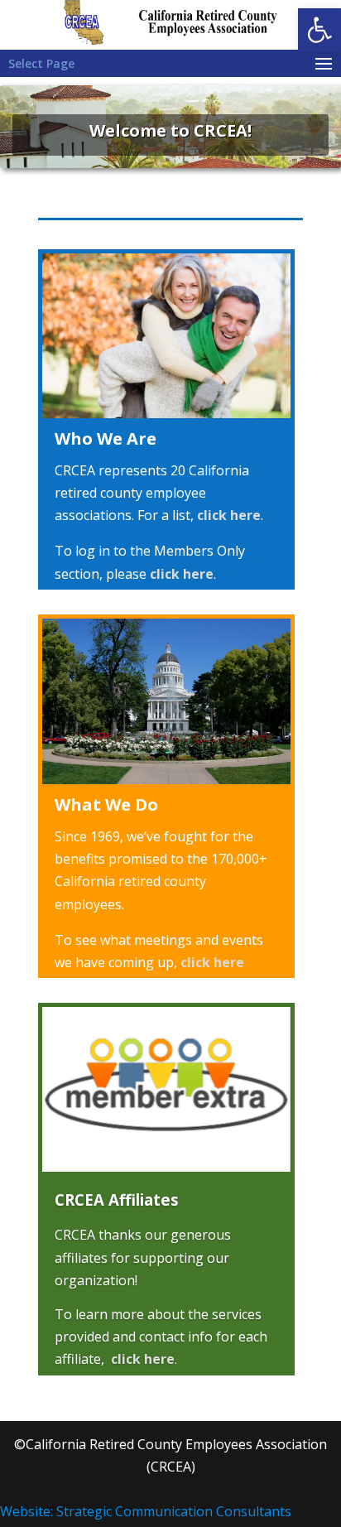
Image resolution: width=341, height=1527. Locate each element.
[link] (319, 29)
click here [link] (229, 515)
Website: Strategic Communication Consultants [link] (145, 1511)
